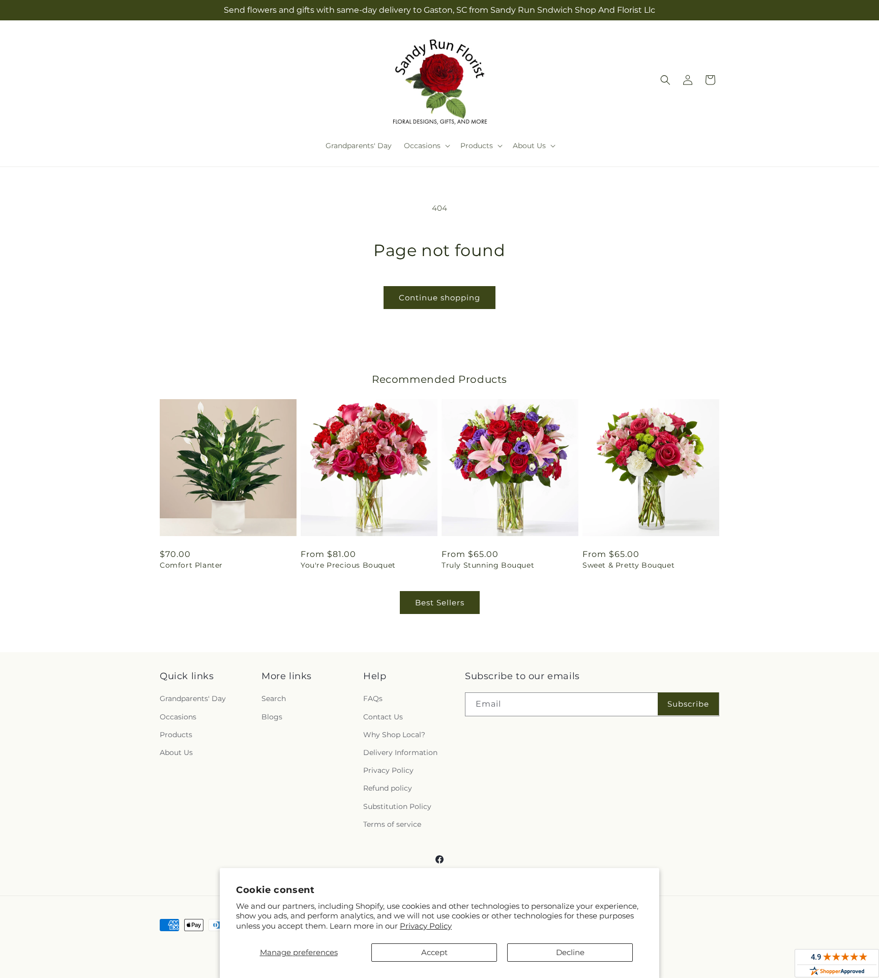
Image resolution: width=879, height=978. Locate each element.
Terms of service (392, 824)
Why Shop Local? (394, 734)
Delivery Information (400, 752)
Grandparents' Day (193, 698)
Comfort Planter (191, 565)
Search (273, 698)
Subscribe (688, 704)
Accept (434, 952)
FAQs (373, 698)
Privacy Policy (426, 926)
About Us (176, 752)
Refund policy (387, 788)
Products (176, 734)
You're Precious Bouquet (348, 565)
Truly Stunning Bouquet (488, 565)
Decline (570, 952)
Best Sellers (439, 602)
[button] (426, 145)
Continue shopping (439, 297)
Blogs (271, 716)
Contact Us (383, 716)
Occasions (178, 716)
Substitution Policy (397, 806)
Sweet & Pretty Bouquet (628, 565)
